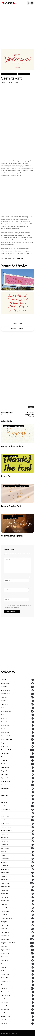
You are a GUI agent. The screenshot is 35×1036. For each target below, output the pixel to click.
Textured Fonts (5, 978)
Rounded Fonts (5, 936)
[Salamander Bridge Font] (17, 523)
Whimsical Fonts (6, 1020)
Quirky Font (4, 921)
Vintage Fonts (5, 1009)
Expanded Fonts (6, 778)
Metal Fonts (4, 879)
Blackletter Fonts (6, 694)
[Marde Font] (17, 463)
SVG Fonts (4, 967)
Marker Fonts (5, 872)
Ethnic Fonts (4, 774)
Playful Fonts (5, 911)
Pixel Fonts (4, 907)
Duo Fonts (4, 764)
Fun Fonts (4, 802)
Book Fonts (4, 701)
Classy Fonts (7, 516)
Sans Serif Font (5, 939)
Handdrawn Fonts (6, 830)
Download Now (17, 328)
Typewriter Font (6, 992)
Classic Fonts (5, 729)
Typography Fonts (6, 995)
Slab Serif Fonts (5, 953)
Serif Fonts (4, 946)
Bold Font (4, 697)
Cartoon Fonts (5, 715)
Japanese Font (5, 848)
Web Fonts (4, 1013)
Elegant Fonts (7, 426)
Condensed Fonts (6, 739)
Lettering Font (5, 862)
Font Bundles (5, 792)
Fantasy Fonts (5, 788)
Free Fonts (4, 799)
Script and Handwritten (9, 74)
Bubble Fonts (5, 708)
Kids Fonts (4, 851)
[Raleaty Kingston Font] (17, 493)
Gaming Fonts (5, 809)
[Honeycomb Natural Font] (17, 433)
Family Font (4, 785)
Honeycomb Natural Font (12, 446)
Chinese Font (5, 722)
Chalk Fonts (4, 718)
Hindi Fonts (4, 837)
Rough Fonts (5, 932)
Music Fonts (4, 893)
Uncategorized (5, 999)
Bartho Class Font (7, 413)
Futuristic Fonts (5, 806)
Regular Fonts (5, 925)
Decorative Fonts (6, 750)
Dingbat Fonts (5, 753)
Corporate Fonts (6, 743)
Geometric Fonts (6, 813)
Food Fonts (4, 795)
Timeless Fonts (5, 981)
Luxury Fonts (5, 869)
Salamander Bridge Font (12, 536)
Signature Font (24, 74)
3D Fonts (3, 680)
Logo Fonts (4, 865)
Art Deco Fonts (5, 690)
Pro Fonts (4, 914)
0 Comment (6, 82)
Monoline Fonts (5, 886)
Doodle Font (4, 760)
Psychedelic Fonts (6, 918)
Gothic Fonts (5, 816)
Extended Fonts (5, 781)
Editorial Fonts (5, 767)
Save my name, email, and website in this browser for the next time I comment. (17, 606)
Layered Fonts (5, 858)
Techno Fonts (5, 974)
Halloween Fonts (6, 827)
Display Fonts (5, 757)
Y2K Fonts (4, 1023)
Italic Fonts (4, 844)
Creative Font (5, 746)
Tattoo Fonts (5, 971)
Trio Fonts (4, 985)
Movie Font (4, 890)
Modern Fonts (18, 516)
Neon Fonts (4, 897)
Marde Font (6, 476)
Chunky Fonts (5, 725)
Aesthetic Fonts (6, 683)
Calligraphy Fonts (6, 711)
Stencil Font (4, 964)
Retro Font (4, 929)
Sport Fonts (4, 960)
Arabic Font (4, 687)
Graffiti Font (4, 820)
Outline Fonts (5, 900)
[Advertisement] (17, 23)
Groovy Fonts (5, 823)
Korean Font (4, 855)
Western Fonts (5, 1016)
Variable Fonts (5, 1006)
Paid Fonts (4, 904)
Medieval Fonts (5, 876)
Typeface (4, 988)
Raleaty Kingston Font (11, 506)
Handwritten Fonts (6, 834)
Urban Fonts (4, 1002)
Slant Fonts (4, 957)
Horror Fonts (4, 841)
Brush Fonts (4, 704)
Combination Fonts (7, 736)
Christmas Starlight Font (29, 414)
